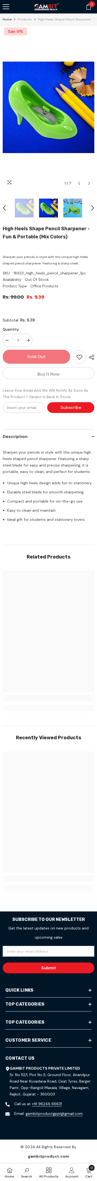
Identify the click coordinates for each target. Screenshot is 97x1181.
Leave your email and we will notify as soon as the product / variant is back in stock (45, 393)
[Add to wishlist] (79, 357)
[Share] (90, 357)
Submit (48, 968)
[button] (79, 183)
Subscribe (70, 407)
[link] (48, 698)
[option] (48, 107)
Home (7, 19)
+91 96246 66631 (47, 1103)
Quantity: (11, 329)
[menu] (6, 6)
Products (25, 19)
